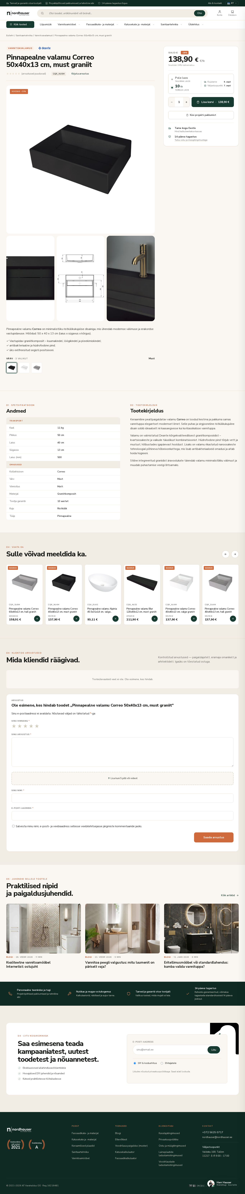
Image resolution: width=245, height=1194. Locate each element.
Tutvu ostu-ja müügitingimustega (191, 140)
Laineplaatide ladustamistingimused (170, 1153)
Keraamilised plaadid (83, 1145)
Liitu (213, 1050)
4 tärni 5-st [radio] (31, 726)
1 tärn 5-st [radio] (14, 726)
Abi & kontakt (215, 3)
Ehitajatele (170, 1063)
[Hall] (36, 367)
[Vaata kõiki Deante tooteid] (44, 48)
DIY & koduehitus (147, 1063)
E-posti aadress (22, 808)
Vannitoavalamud (44, 35)
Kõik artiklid (228, 895)
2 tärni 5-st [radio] (19, 726)
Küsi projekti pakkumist (203, 115)
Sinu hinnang (20, 721)
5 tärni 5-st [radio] (36, 726)
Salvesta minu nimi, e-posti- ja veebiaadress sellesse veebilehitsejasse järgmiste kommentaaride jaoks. (79, 826)
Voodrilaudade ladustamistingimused (170, 1163)
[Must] (11, 367)
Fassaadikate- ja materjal (100, 24)
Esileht (10, 35)
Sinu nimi (17, 790)
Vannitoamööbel (67, 24)
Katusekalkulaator (125, 1152)
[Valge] (24, 367)
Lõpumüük (46, 24)
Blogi (118, 1133)
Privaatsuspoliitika (168, 1139)
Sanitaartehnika (169, 24)
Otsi (199, 13)
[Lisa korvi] (37, 619)
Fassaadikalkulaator (126, 1158)
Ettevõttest (121, 1139)
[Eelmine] (225, 554)
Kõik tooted (20, 24)
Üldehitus (194, 24)
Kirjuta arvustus (80, 73)
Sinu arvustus (21, 734)
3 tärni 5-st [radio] (25, 726)
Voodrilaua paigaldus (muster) (131, 1145)
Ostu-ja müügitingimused (172, 1145)
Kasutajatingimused (169, 1133)
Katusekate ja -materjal (137, 24)
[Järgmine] (235, 554)
